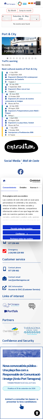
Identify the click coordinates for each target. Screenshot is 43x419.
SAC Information (15, 286)
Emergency (13, 249)
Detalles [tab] (23, 188)
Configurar (20, 233)
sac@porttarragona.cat (18, 280)
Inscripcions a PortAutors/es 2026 (20, 132)
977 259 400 (13, 243)
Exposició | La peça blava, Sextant (21, 123)
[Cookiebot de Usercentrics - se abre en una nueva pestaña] (30, 181)
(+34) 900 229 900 (16, 253)
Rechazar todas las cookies (21, 238)
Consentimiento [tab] (9, 188)
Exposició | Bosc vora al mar (19, 89)
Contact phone (14, 267)
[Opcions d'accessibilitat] (37, 413)
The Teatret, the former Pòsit (16, 50)
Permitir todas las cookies (21, 228)
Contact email (14, 277)
